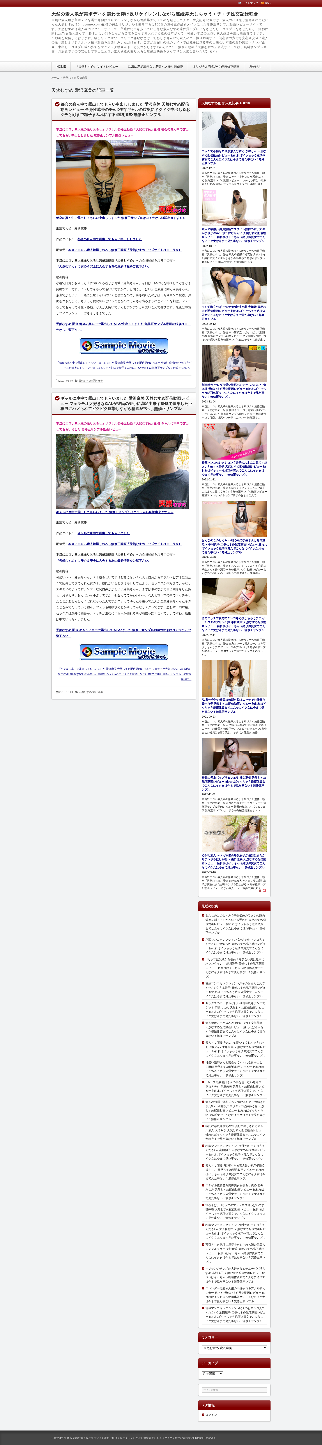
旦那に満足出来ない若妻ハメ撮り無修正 (155, 66)
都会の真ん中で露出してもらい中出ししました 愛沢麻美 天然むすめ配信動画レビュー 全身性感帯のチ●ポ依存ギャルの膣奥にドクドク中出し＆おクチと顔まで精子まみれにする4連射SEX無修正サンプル (125, 109)
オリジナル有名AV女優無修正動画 (216, 66)
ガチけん (255, 66)
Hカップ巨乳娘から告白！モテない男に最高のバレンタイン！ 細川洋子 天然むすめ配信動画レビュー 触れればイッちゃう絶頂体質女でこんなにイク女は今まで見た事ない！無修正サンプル (235, 968)
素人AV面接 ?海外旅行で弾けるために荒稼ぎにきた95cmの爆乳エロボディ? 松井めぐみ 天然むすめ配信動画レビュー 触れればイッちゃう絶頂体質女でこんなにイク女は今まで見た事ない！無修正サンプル (235, 1110)
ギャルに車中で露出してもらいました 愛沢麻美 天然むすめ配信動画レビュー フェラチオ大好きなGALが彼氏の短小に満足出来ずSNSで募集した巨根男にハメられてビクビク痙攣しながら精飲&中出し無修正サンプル (126, 403)
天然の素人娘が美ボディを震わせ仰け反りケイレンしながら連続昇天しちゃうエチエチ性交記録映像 (154, 13)
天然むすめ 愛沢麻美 (91, 380)
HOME (61, 66)
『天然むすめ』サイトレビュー (96, 66)
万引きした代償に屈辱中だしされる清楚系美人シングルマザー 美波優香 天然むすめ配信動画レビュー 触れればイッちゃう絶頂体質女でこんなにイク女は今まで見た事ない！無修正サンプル (235, 1253)
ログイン (211, 1414)
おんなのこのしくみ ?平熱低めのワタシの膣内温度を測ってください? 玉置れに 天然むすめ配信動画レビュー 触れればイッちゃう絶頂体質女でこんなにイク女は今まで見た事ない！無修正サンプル (235, 924)
